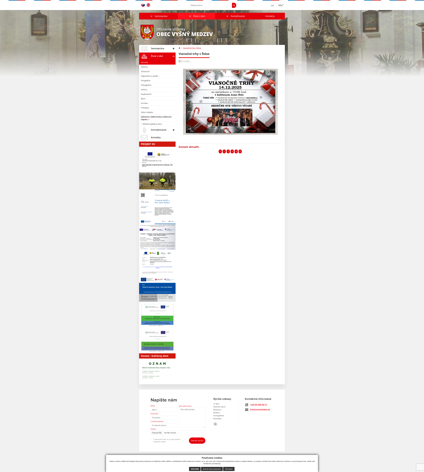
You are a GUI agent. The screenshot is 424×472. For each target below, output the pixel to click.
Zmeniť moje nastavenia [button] (212, 469)
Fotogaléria (145, 80)
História (144, 67)
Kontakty (270, 16)
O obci (216, 404)
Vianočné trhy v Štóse (192, 48)
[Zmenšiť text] (273, 5)
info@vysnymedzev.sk (260, 410)
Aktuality (144, 62)
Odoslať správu (197, 440)
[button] (158, 16)
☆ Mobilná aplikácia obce (151, 124)
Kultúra (144, 89)
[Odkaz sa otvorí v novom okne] (215, 424)
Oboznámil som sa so (166, 440)
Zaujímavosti (146, 94)
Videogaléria (146, 85)
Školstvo (217, 410)
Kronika (144, 103)
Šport (143, 98)
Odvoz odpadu (147, 112)
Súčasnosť (145, 71)
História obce (219, 407)
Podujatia (145, 107)
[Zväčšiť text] (281, 5)
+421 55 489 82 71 (258, 405)
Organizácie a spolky (149, 76)
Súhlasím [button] (195, 469)
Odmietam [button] (229, 469)
